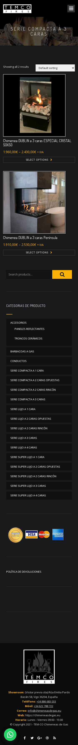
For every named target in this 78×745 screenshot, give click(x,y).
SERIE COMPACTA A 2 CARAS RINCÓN (33, 390)
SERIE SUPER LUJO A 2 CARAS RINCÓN (33, 476)
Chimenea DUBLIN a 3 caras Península (30, 237)
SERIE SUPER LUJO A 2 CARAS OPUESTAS (35, 466)
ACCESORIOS (18, 322)
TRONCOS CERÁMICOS (28, 338)
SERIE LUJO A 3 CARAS (23, 438)
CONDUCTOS (18, 361)
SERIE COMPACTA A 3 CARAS (27, 399)
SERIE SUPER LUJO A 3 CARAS (28, 486)
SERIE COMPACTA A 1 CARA (27, 370)
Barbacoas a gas (22, 351)
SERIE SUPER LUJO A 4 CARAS (28, 495)
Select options (37, 160)
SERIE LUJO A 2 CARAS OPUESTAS (30, 419)
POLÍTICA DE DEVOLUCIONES (23, 571)
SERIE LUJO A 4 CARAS (23, 447)
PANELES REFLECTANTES (30, 329)
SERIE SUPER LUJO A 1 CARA (27, 457)
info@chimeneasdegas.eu (44, 710)
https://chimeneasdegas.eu (42, 715)
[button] (10, 734)
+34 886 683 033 (46, 701)
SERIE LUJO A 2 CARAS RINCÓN (28, 428)
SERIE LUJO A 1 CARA (22, 409)
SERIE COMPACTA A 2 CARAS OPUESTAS (34, 380)
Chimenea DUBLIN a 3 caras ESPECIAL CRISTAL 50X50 (37, 142)
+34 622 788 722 (43, 706)
